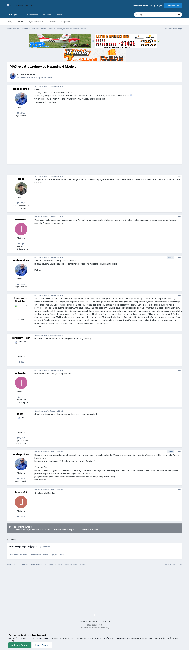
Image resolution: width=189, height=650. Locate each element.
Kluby (9, 22)
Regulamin (65, 22)
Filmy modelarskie (44, 77)
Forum (20, 22)
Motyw (92, 621)
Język (82, 621)
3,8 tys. (22, 438)
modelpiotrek (30, 74)
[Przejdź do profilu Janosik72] (21, 502)
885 (22, 362)
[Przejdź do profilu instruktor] (21, 229)
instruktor (21, 219)
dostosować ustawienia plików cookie (113, 638)
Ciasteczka (105, 621)
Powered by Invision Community (94, 628)
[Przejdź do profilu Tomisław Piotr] (21, 347)
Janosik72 (20, 492)
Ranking (53, 22)
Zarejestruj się (173, 5)
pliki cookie (44, 638)
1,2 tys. (22, 516)
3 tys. (22, 243)
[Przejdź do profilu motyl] (21, 423)
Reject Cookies (42, 645)
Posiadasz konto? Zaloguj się (146, 6)
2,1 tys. (22, 203)
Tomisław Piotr (20, 337)
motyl (20, 413)
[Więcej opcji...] (179, 86)
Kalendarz (47, 15)
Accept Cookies (21, 645)
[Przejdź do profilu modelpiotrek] (13, 76)
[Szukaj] (179, 14)
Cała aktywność (31, 15)
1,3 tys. (22, 113)
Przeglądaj (14, 15)
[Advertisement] (94, 170)
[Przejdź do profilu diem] (21, 188)
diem (21, 178)
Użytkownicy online (36, 22)
